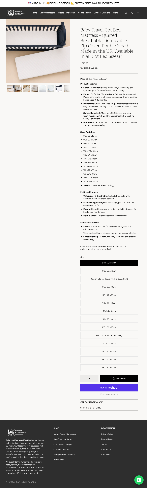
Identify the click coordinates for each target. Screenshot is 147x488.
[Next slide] (67, 51)
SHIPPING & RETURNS (90, 407)
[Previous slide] (8, 51)
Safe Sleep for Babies (63, 439)
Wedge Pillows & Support (65, 454)
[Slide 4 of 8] (34, 88)
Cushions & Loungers (63, 444)
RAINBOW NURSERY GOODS (24, 482)
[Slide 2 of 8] (18, 88)
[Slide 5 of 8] (42, 88)
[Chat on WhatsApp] (139, 480)
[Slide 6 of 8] (51, 88)
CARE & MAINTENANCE (91, 402)
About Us (105, 454)
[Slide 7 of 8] (59, 88)
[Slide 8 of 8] (67, 88)
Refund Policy (107, 439)
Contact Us (106, 449)
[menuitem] (34, 13)
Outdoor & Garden (62, 449)
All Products (59, 459)
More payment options (109, 394)
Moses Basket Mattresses (65, 434)
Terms (104, 444)
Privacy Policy (107, 434)
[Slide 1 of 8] (10, 88)
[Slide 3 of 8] (26, 88)
